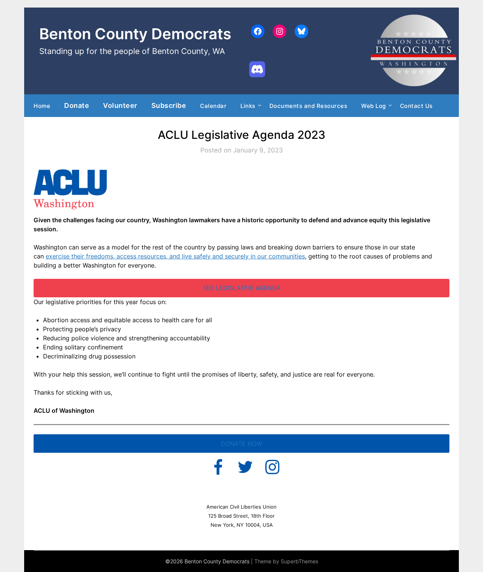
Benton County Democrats (135, 34)
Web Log (373, 105)
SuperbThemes (299, 561)
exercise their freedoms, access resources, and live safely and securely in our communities (175, 256)
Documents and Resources (308, 105)
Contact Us (416, 105)
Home (42, 105)
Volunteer (120, 105)
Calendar (213, 105)
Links (247, 105)
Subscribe (168, 105)
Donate (76, 105)
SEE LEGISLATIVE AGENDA (241, 288)
